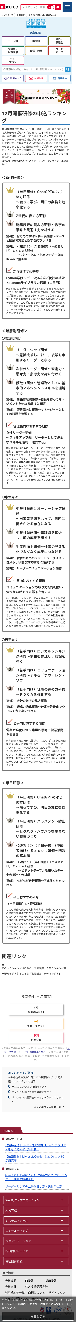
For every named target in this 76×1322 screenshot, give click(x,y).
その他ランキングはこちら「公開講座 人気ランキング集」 (35, 968)
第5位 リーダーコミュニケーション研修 (34, 568)
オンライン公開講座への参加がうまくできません (38, 1099)
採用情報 (51, 1281)
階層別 (36, 41)
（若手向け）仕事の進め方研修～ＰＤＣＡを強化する (40, 692)
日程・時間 (36, 50)
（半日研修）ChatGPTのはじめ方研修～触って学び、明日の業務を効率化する (40, 199)
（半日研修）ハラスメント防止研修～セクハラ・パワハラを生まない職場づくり (40, 829)
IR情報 (29, 1281)
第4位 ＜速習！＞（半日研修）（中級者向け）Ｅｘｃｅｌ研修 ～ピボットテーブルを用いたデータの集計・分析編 (34, 868)
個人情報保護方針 (36, 1287)
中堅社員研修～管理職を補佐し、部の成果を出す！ (39, 535)
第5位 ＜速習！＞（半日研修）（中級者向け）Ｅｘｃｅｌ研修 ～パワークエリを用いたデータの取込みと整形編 (34, 252)
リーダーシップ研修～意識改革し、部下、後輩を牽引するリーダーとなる (40, 354)
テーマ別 (13, 41)
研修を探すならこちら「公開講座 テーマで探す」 (32, 973)
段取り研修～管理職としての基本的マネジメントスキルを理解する (40, 387)
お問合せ (38, 78)
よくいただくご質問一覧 (47, 1106)
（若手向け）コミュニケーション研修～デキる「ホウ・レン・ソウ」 (40, 675)
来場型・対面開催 (13, 50)
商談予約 (62, 78)
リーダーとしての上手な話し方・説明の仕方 (33, 1186)
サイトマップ (56, 1293)
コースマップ (59, 50)
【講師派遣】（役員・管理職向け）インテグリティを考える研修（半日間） (35, 1147)
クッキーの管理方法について (47, 1303)
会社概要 (10, 1281)
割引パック (16, 78)
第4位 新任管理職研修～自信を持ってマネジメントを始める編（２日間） (35, 401)
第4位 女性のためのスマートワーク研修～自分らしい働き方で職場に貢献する (35, 560)
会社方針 (10, 1287)
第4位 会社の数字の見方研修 (26, 701)
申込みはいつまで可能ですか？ (29, 1086)
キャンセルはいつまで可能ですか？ (31, 1092)
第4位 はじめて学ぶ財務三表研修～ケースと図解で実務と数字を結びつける (35, 238)
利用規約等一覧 (15, 1293)
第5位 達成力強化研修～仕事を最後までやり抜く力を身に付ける (35, 708)
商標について (36, 1293)
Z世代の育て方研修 (31, 215)
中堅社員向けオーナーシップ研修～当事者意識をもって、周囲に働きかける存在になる (40, 516)
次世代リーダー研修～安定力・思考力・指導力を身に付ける (40, 371)
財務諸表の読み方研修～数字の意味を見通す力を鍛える (40, 227)
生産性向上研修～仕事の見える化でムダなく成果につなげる (40, 549)
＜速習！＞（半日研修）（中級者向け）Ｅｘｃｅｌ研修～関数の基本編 (40, 850)
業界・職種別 (59, 40)
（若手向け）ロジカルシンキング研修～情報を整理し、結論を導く (40, 656)
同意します (38, 1316)
